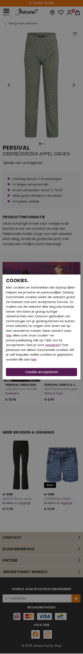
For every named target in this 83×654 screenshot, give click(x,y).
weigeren (52, 345)
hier (9, 335)
